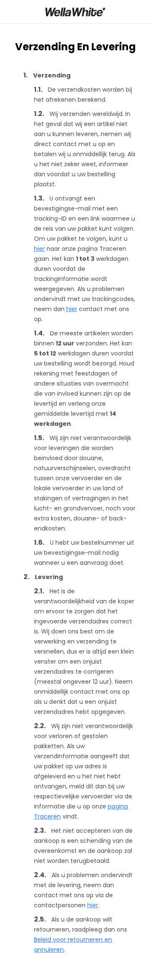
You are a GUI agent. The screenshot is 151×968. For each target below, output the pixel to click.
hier (39, 249)
